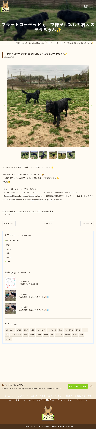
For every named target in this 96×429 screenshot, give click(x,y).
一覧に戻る (48, 223)
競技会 (26, 330)
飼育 (8, 245)
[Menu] (91, 6)
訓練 (9, 214)
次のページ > (87, 223)
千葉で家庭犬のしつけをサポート (16, 211)
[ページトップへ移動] (92, 386)
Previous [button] (4, 106)
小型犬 (32, 334)
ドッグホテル (52, 330)
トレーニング (41, 330)
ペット (8, 257)
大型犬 (46, 334)
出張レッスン (10, 330)
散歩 (81, 334)
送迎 (52, 334)
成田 (32, 330)
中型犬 (39, 334)
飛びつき (8, 339)
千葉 (7, 334)
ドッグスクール (16, 334)
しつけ (4, 214)
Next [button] (91, 106)
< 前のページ (9, 223)
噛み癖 (75, 334)
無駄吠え (67, 334)
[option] (48, 106)
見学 (25, 334)
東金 (60, 330)
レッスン (59, 334)
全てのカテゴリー (13, 240)
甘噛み (19, 330)
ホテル (8, 261)
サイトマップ (82, 400)
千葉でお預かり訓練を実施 (42, 211)
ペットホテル (69, 330)
